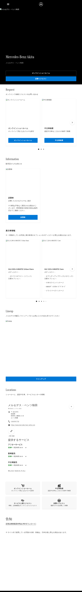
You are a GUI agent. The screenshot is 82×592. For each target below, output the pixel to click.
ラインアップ (41, 379)
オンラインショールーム (41, 73)
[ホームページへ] (41, 4)
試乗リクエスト (41, 79)
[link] (14, 418)
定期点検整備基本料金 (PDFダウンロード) (21, 524)
